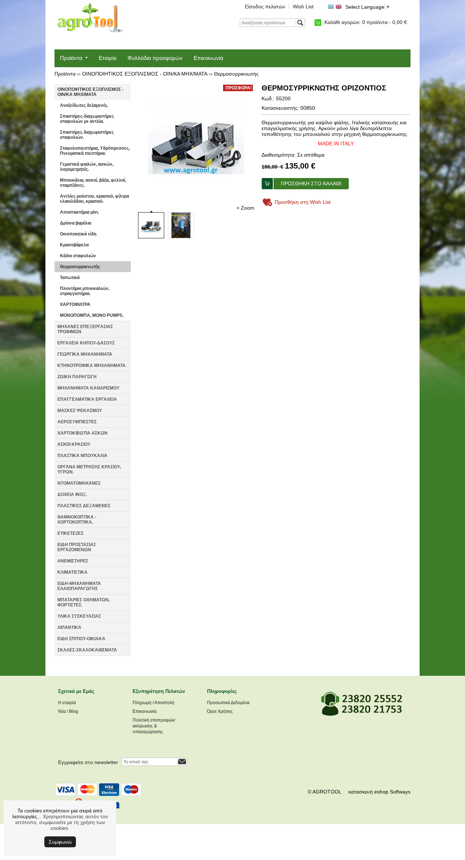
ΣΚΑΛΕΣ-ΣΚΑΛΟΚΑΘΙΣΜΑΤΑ (87, 650)
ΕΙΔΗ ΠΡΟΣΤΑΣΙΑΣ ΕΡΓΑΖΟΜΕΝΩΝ (76, 547)
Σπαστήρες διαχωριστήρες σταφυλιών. (87, 135)
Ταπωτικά (70, 277)
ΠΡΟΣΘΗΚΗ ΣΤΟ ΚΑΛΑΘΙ (311, 183)
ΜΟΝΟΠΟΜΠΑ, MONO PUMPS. (92, 315)
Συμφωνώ (60, 842)
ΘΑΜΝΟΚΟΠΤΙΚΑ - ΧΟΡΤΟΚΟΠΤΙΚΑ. (76, 519)
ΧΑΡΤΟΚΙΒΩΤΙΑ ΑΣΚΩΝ (82, 433)
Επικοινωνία (208, 58)
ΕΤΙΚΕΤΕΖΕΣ (70, 533)
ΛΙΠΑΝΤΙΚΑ (69, 627)
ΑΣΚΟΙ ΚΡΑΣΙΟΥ (73, 444)
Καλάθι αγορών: (365, 22)
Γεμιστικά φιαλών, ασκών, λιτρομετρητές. (86, 167)
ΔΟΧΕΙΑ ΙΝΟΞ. (72, 494)
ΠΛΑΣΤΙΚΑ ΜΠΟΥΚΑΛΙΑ (82, 455)
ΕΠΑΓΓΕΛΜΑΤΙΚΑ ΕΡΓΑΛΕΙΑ (87, 399)
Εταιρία (108, 58)
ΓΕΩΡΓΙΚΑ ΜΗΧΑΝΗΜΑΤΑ (84, 354)
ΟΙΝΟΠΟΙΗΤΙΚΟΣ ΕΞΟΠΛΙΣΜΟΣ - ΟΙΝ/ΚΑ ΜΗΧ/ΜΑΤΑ (144, 74)
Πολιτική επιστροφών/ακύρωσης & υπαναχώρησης (154, 726)
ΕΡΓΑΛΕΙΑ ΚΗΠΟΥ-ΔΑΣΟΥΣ (86, 343)
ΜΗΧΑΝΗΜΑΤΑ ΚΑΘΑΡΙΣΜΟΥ (88, 388)
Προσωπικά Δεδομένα (228, 702)
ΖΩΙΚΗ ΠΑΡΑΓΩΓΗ (77, 376)
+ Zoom (245, 208)
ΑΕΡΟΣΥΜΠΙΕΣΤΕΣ (77, 421)
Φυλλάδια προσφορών (155, 58)
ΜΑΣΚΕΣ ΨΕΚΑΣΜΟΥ (79, 410)
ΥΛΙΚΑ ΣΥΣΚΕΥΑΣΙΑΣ (79, 616)
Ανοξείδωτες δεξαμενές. (84, 105)
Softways (400, 792)
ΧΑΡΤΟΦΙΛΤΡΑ (75, 304)
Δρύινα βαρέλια (75, 223)
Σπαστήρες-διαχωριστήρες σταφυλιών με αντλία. (87, 119)
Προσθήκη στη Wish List (303, 202)
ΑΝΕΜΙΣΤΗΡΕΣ (72, 561)
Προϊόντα (71, 58)
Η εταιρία (67, 702)
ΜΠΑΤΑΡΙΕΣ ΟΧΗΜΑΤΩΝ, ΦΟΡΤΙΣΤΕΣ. (83, 602)
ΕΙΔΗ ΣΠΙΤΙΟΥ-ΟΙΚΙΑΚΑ (81, 638)
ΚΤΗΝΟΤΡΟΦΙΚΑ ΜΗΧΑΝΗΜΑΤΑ (91, 365)
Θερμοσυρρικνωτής (236, 74)
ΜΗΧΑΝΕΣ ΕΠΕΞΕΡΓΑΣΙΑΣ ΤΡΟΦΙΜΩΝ (85, 329)
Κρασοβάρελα (74, 244)
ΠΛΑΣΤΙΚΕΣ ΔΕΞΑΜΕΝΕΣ (83, 505)
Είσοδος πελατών (265, 6)
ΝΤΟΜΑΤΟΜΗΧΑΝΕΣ (79, 483)
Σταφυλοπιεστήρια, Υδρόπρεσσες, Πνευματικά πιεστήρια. (95, 151)
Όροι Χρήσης (220, 711)
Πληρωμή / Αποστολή (153, 702)
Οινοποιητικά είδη (78, 234)
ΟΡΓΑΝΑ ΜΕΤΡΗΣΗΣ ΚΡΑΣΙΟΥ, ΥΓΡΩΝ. (89, 469)
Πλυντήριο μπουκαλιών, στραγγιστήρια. (84, 291)
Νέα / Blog (68, 711)
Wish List (303, 6)
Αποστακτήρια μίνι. (79, 212)
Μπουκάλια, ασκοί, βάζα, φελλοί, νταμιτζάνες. (93, 183)
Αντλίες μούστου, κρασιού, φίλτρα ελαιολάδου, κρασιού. (94, 199)
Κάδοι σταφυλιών (78, 255)
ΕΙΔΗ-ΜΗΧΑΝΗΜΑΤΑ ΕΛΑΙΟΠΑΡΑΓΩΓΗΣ (79, 586)
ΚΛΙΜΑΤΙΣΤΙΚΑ (72, 572)
